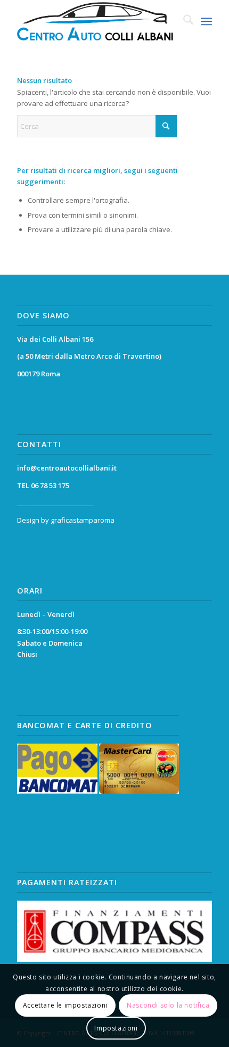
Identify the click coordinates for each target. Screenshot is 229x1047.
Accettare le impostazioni (65, 1005)
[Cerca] (183, 21)
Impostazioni (115, 1028)
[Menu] (206, 21)
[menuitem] (183, 21)
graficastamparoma (82, 520)
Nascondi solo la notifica (168, 1005)
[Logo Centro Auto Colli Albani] (95, 21)
